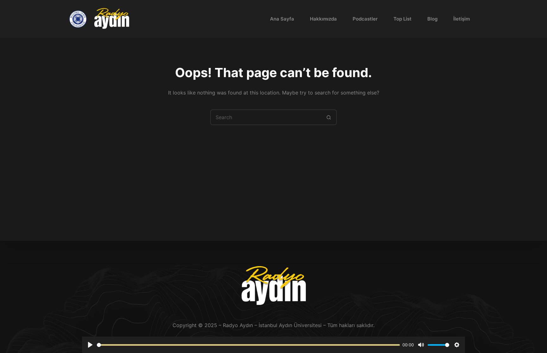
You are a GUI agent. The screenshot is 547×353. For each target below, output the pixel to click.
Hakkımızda (323, 19)
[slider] (248, 345)
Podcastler (365, 19)
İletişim (461, 19)
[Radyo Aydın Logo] (111, 19)
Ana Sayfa (282, 19)
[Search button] (329, 117)
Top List (402, 19)
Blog (432, 19)
